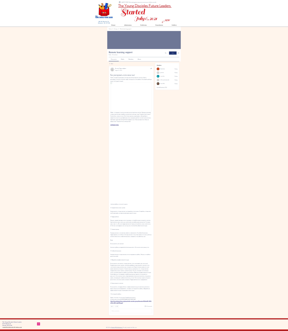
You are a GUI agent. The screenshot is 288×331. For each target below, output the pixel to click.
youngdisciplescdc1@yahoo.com (12, 327)
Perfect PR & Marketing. (117, 327)
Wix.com (135, 327)
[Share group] (178, 53)
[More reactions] (117, 306)
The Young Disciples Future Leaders (144, 5)
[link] (114, 59)
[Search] (166, 53)
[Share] (151, 68)
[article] (131, 190)
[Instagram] (38, 323)
